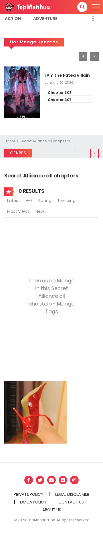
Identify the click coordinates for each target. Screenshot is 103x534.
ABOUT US (51, 510)
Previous (83, 56)
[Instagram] (74, 480)
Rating (45, 200)
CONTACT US (71, 502)
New (39, 211)
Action (13, 18)
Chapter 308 (60, 92)
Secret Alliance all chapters (44, 141)
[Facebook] (28, 480)
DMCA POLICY (33, 502)
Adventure (45, 18)
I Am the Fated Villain (67, 75)
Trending (66, 200)
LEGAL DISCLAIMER (72, 494)
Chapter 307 (60, 99)
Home (10, 141)
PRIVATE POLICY (28, 494)
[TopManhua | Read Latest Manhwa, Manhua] (27, 7)
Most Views (18, 211)
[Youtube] (51, 480)
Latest (13, 200)
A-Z (29, 200)
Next (94, 56)
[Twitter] (40, 480)
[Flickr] (63, 480)
